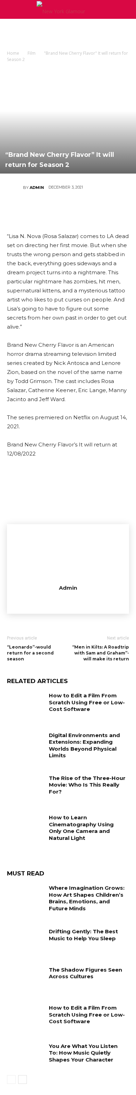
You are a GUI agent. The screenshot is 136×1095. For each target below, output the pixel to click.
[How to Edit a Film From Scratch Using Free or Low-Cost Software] (25, 705)
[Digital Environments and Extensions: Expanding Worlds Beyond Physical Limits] (25, 745)
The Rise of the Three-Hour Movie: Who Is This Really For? (87, 785)
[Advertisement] (68, 31)
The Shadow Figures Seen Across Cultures (85, 973)
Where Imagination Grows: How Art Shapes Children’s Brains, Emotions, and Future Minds (86, 898)
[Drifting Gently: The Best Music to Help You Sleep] (25, 941)
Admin (37, 187)
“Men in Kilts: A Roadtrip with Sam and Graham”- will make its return (100, 652)
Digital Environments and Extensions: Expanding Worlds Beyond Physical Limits (84, 745)
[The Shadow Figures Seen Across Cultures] (25, 979)
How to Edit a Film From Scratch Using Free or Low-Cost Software (87, 702)
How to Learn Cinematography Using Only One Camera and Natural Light (81, 827)
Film (32, 53)
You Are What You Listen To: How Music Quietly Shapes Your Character (83, 1053)
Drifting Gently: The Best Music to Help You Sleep (83, 935)
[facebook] (68, 600)
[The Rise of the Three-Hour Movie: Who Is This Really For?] (25, 788)
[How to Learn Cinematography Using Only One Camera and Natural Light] (25, 827)
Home (13, 53)
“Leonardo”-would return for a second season (30, 652)
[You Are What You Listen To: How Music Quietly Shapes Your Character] (25, 1056)
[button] (126, 9)
